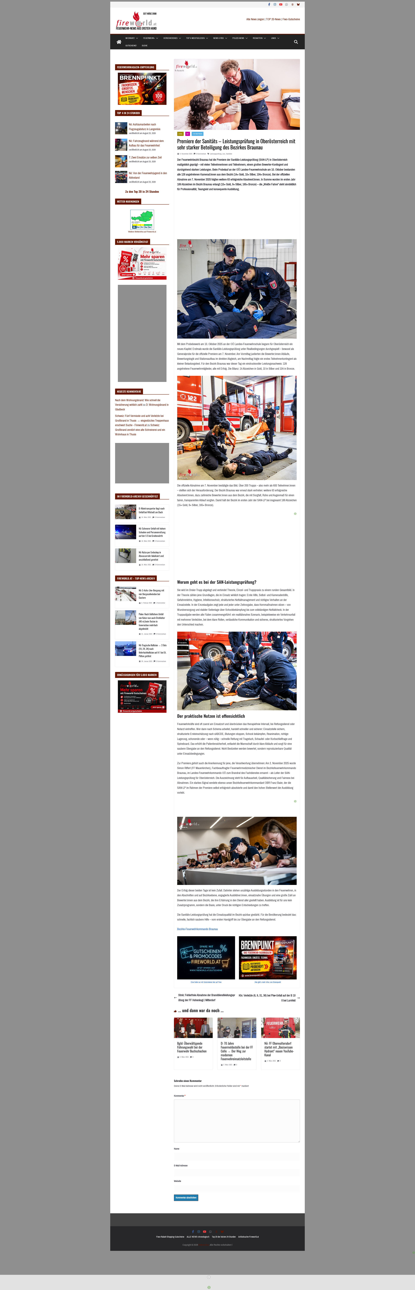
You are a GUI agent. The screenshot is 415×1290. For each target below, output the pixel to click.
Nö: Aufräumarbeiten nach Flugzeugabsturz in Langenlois (144, 127)
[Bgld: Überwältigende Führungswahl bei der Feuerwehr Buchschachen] (193, 1020)
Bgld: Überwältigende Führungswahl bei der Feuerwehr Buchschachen (192, 1047)
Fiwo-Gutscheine (291, 19)
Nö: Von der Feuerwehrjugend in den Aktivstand (148, 175)
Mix (188, 133)
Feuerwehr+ (149, 38)
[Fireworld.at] (119, 42)
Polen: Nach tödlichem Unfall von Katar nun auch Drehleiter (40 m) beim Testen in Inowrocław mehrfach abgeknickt (152, 621)
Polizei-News (238, 38)
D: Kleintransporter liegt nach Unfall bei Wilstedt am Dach (152, 510)
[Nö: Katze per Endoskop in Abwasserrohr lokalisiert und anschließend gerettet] (125, 559)
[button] (136, 38)
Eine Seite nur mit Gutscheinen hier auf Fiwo (206, 982)
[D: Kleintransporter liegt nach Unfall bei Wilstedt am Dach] (125, 514)
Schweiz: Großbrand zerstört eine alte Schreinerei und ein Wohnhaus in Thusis (140, 430)
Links (273, 38)
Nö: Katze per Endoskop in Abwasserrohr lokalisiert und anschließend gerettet (151, 555)
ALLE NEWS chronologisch (198, 1237)
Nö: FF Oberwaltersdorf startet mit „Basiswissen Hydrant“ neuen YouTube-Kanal (279, 1049)
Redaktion (257, 38)
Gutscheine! (131, 45)
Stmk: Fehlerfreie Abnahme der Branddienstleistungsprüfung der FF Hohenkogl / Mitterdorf (206, 998)
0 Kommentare (201, 153)
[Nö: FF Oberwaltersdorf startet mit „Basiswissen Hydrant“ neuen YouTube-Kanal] (280, 1020)
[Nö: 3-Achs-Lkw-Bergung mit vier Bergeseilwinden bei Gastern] (125, 597)
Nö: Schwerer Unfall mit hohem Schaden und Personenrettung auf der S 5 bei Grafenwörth (152, 532)
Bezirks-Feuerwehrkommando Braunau (197, 929)
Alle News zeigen (255, 19)
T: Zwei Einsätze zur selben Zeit (145, 157)
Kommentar (179, 1096)
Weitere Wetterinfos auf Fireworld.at (142, 232)
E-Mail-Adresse (181, 1165)
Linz (223, 153)
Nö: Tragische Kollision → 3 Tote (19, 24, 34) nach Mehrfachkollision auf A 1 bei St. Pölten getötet (152, 650)
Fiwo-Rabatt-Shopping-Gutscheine (170, 1237)
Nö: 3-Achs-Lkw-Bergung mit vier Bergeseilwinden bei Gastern (151, 593)
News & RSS (218, 38)
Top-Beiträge (197, 133)
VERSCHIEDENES (170, 38)
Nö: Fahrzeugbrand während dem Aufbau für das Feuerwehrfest (146, 143)
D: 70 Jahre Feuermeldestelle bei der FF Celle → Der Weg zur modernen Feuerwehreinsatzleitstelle (237, 1051)
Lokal (180, 133)
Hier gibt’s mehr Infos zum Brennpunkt (268, 982)
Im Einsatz (130, 38)
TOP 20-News (273, 19)
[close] (208, 1277)
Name (176, 1148)
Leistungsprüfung (215, 153)
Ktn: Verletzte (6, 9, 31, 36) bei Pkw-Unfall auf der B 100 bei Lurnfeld (267, 998)
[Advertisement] (142, 333)
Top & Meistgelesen (195, 38)
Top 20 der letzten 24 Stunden (224, 1237)
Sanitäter (229, 153)
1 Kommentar (160, 602)
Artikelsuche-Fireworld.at (248, 1237)
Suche (145, 45)
